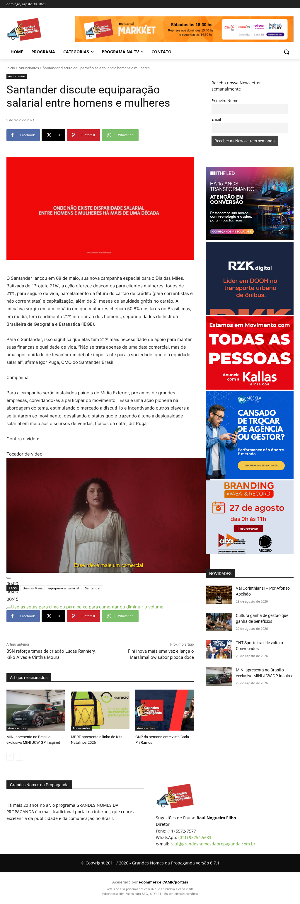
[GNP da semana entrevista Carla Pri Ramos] (164, 710)
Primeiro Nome (225, 100)
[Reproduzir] (8, 578)
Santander (93, 588)
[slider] (88, 607)
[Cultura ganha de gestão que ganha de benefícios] (219, 622)
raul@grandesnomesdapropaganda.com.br (213, 844)
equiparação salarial (63, 588)
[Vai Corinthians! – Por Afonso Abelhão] (219, 595)
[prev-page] (10, 756)
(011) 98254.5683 (194, 837)
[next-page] (19, 756)
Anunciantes (29, 67)
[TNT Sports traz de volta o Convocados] (219, 649)
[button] (286, 52)
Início (10, 67)
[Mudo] (8, 608)
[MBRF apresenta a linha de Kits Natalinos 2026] (100, 710)
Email (216, 119)
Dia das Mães (32, 588)
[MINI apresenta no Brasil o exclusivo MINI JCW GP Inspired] (35, 710)
